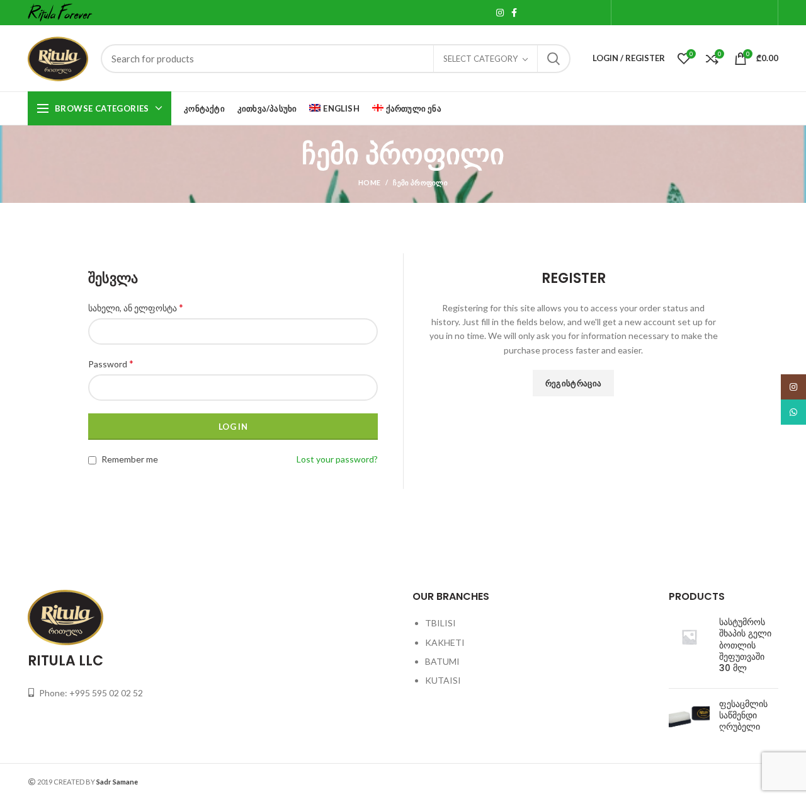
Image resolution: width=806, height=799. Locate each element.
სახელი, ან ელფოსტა (135, 307)
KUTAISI (443, 680)
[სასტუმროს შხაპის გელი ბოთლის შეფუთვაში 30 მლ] (689, 647)
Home (369, 182)
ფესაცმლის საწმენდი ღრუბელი (743, 715)
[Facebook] (514, 12)
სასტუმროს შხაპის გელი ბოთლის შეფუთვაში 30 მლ (745, 645)
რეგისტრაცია (573, 383)
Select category (480, 59)
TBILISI (440, 623)
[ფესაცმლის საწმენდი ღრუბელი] (689, 718)
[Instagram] (500, 12)
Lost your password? (337, 459)
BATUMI (442, 661)
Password (110, 363)
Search (553, 58)
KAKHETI (445, 642)
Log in (233, 427)
